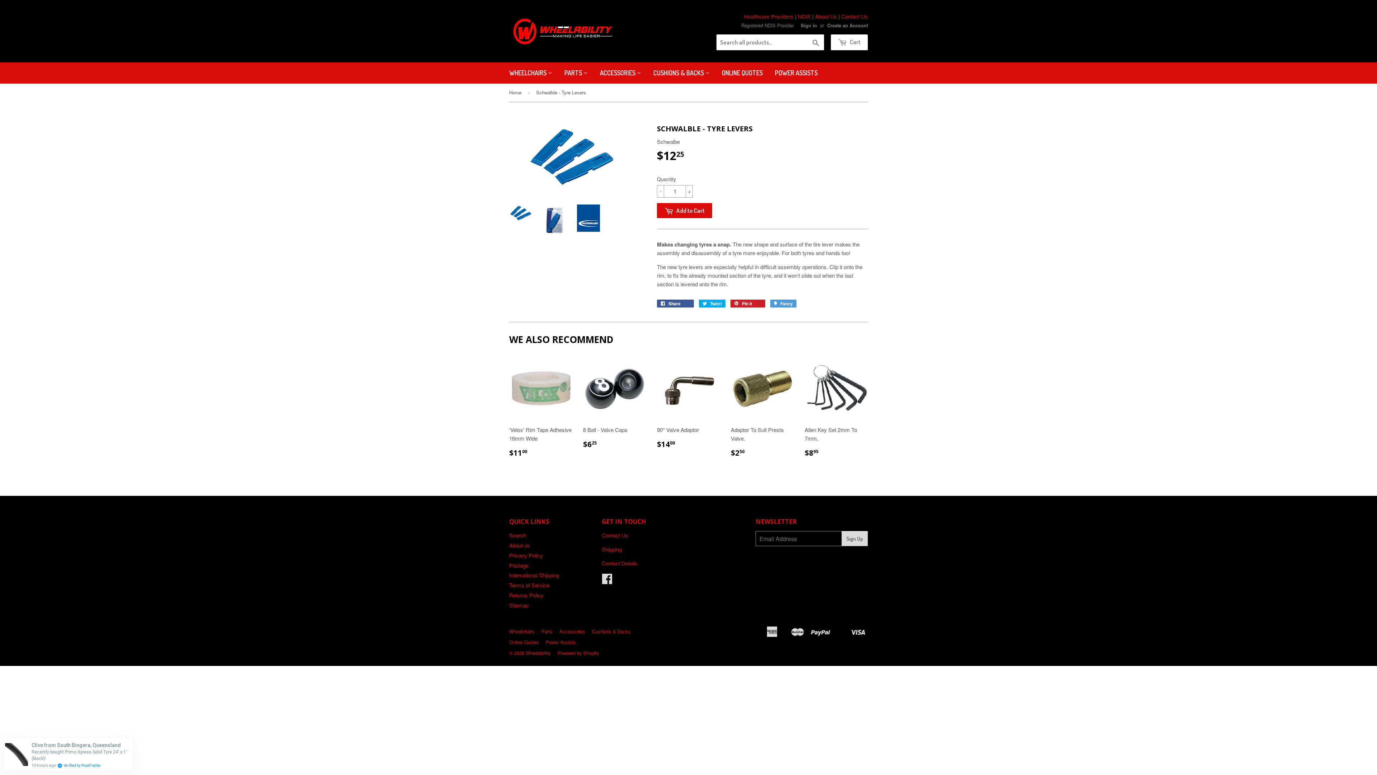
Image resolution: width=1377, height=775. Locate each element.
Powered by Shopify (578, 652)
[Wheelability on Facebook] (607, 580)
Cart (855, 42)
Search (517, 535)
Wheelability (538, 652)
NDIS (804, 16)
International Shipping (534, 575)
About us (519, 545)
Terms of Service (529, 585)
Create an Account (847, 25)
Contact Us (854, 16)
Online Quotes (742, 73)
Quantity (666, 179)
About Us (826, 16)
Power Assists (796, 73)
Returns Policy (526, 595)
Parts (573, 73)
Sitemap (519, 605)
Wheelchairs (528, 73)
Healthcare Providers (769, 16)
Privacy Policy (526, 555)
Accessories (618, 73)
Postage (519, 565)
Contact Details (620, 563)
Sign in (809, 25)
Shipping (612, 549)
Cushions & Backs (679, 73)
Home (515, 92)
